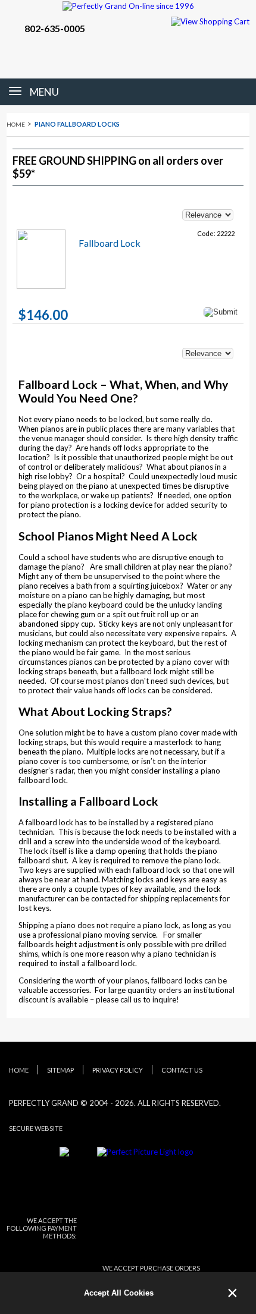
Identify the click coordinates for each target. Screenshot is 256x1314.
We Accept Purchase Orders (151, 1268)
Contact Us (181, 1070)
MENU (44, 92)
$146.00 (43, 315)
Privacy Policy (117, 1070)
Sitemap (60, 1070)
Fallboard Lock (110, 243)
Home (16, 124)
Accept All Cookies (119, 1292)
